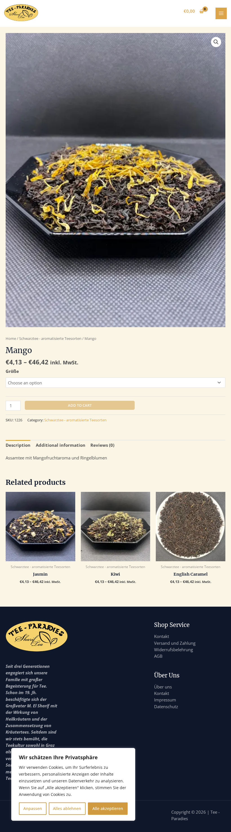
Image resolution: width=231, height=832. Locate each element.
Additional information (60, 445)
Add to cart (80, 405)
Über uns (163, 687)
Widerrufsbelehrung (173, 649)
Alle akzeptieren (107, 808)
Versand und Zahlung (175, 643)
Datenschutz (166, 706)
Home (11, 338)
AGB (158, 656)
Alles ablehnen (67, 808)
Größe (12, 371)
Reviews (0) (102, 445)
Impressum (165, 700)
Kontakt (161, 636)
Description (18, 445)
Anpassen (32, 808)
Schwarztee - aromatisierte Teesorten (50, 338)
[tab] (18, 445)
